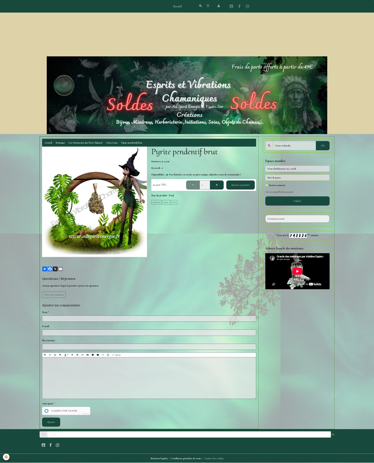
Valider (297, 201)
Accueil (177, 6)
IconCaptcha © (85, 413)
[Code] (103, 355)
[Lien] (82, 355)
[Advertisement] (187, 34)
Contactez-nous (276, 218)
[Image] (92, 355)
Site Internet (48, 340)
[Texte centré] (77, 355)
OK (322, 145)
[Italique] (50, 355)
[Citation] (72, 355)
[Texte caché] (87, 355)
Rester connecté (277, 185)
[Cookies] (6, 457)
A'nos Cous (112, 142)
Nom (44, 312)
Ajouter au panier (240, 184)
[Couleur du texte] (66, 355)
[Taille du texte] (60, 355)
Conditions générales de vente (186, 458)
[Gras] (44, 355)
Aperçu (117, 354)
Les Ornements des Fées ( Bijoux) (85, 142)
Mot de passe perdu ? (286, 192)
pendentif (156, 202)
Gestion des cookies (214, 458)
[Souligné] (55, 355)
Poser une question (54, 294)
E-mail (45, 326)
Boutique (60, 142)
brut (174, 202)
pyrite (166, 202)
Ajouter (51, 422)
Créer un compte (271, 192)
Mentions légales (159, 458)
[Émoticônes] (108, 355)
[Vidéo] (98, 355)
